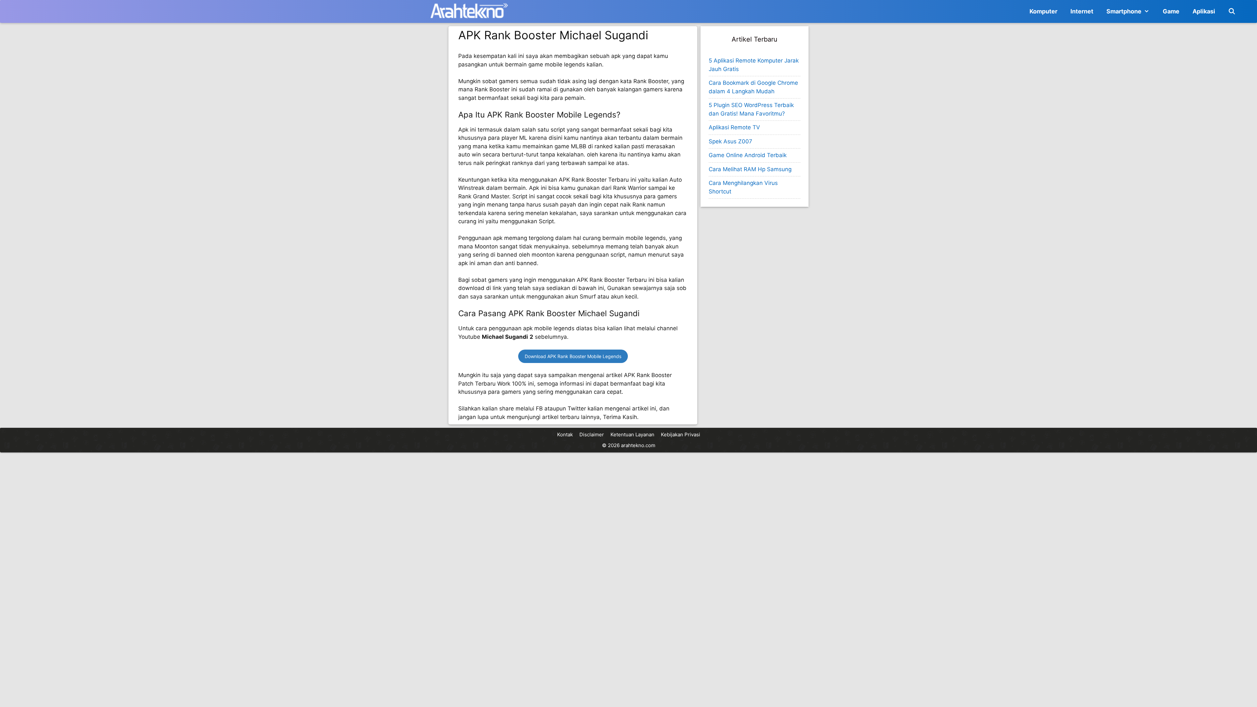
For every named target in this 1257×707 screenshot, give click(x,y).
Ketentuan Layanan (632, 434)
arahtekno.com (638, 445)
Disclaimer (591, 434)
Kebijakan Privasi (680, 434)
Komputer (1043, 11)
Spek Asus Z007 (730, 141)
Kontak (565, 434)
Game (1171, 11)
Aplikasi (1204, 11)
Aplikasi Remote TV (734, 127)
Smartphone (1123, 11)
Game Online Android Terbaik (748, 155)
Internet (1081, 11)
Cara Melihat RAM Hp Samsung (750, 169)
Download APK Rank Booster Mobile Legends (573, 356)
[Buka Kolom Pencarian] (1232, 11)
